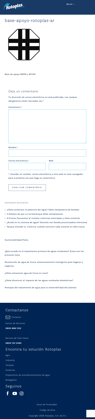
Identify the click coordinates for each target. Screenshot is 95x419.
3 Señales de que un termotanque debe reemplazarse (35, 214)
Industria (10, 360)
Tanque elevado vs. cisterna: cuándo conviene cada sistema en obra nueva (46, 227)
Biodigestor (11, 380)
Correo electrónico (18, 161)
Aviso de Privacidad (47, 405)
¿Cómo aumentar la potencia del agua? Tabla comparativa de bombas (43, 210)
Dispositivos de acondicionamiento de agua (27, 375)
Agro (7, 355)
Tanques (9, 365)
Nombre (13, 148)
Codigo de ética (47, 410)
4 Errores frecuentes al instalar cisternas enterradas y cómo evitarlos (43, 218)
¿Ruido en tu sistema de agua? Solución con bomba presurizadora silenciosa (47, 223)
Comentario (15, 107)
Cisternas (10, 370)
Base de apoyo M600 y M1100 (20, 74)
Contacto (15, 317)
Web (51, 161)
